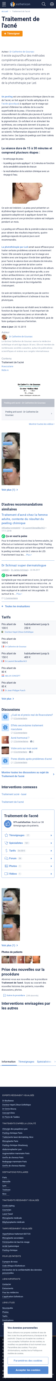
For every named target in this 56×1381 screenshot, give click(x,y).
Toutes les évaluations (17, 606)
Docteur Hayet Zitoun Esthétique (19, 632)
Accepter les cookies (28, 1370)
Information (9, 1061)
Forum (15, 858)
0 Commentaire (20, 718)
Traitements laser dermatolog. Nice (17, 1137)
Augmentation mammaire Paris (16, 1153)
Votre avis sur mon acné (24, 748)
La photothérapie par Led (15, 247)
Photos (14, 866)
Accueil (5, 11)
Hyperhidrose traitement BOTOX (16, 1234)
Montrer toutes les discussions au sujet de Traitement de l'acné (25, 774)
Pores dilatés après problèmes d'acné (31, 758)
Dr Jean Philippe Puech (15, 690)
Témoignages (26, 1061)
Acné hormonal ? (20, 737)
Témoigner (13, 33)
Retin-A (5, 370)
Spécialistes (44, 1061)
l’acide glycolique (10, 103)
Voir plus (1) (9, 489)
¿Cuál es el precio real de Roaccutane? (32, 714)
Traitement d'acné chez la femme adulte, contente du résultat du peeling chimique (25, 519)
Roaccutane (7, 366)
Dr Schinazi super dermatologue (24, 565)
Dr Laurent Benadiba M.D (34, 528)
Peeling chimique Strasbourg (15, 1145)
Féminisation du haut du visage (16, 1242)
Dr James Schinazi (19, 570)
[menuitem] (9, 1062)
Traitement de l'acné (13, 801)
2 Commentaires (21, 741)
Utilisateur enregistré (11, 528)
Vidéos (14, 873)
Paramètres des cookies (28, 1360)
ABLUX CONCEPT (12, 676)
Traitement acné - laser (14, 794)
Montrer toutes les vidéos (41, 424)
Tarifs (17, 850)
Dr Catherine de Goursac (21, 51)
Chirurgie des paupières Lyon (15, 1129)
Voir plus (7, 698)
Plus (28, 554)
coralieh (5, 570)
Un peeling (7, 96)
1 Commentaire (11, 598)
